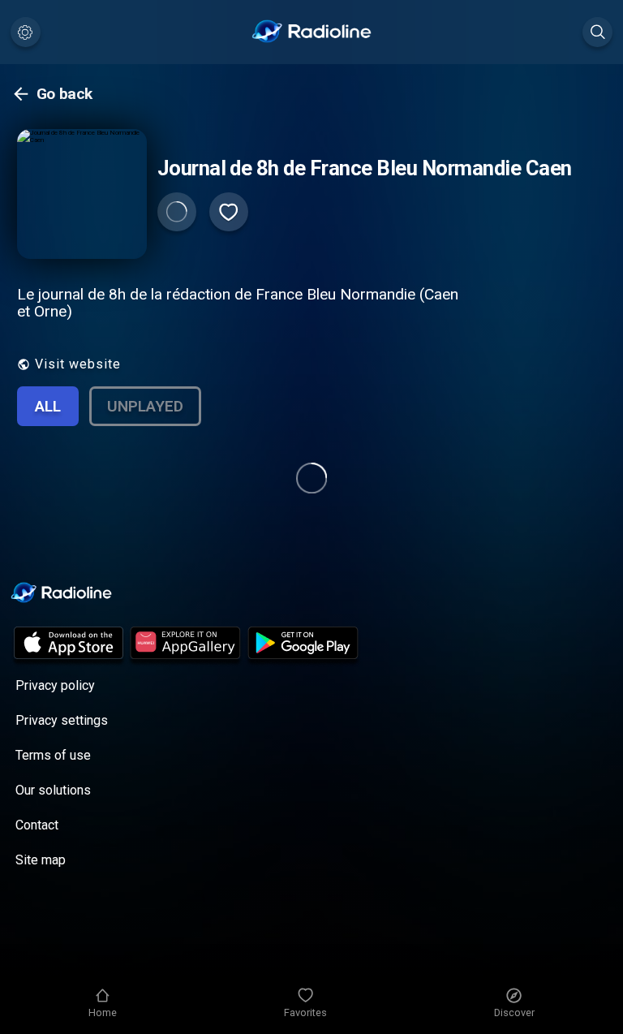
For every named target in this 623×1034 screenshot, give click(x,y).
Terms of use (53, 755)
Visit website (78, 364)
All (48, 406)
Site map (40, 860)
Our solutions (53, 790)
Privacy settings (61, 720)
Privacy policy (55, 685)
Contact (36, 825)
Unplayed (145, 406)
